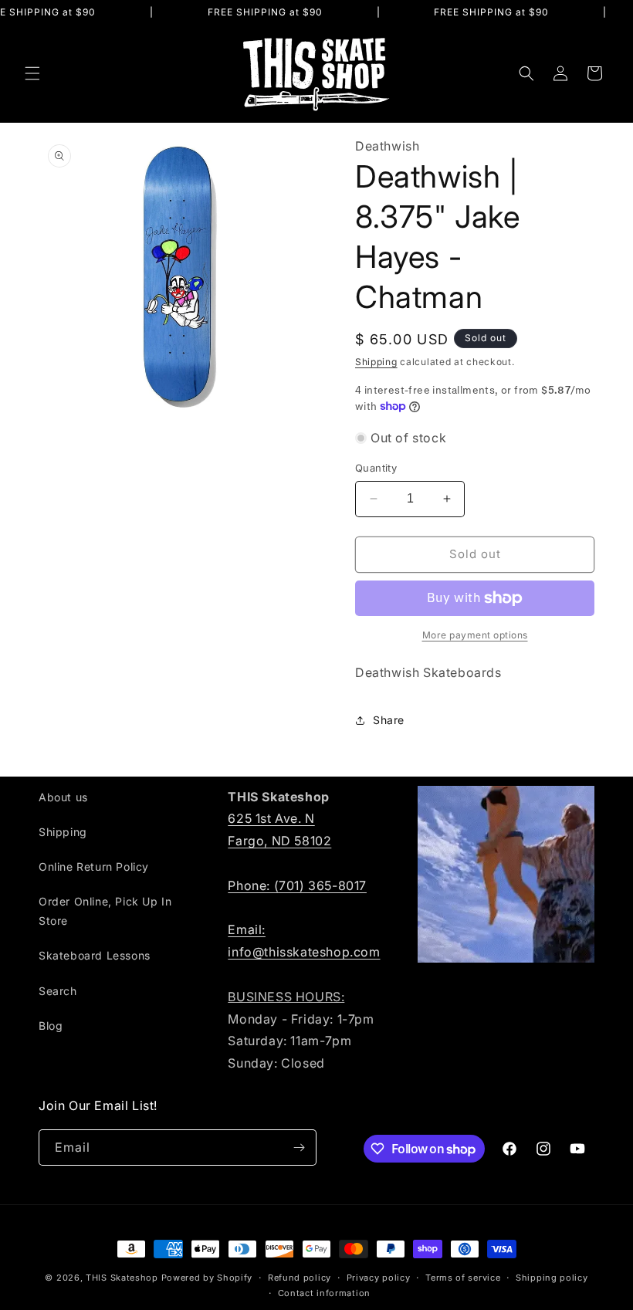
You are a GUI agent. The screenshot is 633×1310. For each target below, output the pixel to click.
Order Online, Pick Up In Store (105, 911)
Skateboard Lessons (95, 955)
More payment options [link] (475, 635)
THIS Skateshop (122, 1277)
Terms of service (462, 1277)
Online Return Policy (94, 866)
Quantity (376, 468)
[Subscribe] (299, 1147)
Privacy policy (379, 1277)
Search (58, 990)
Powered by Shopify (207, 1277)
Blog (51, 1025)
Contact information (324, 1293)
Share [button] (389, 719)
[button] (32, 73)
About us (63, 797)
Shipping (376, 361)
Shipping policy (552, 1277)
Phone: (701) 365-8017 (297, 885)
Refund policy (299, 1277)
